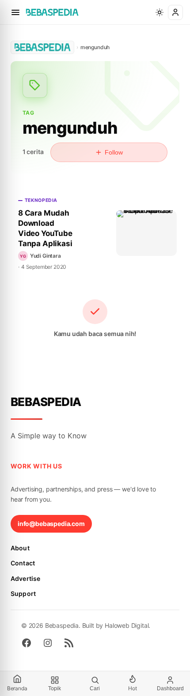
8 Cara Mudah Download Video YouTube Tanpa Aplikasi (45, 228)
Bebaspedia (46, 402)
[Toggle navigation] (15, 12)
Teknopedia (41, 200)
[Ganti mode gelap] (159, 12)
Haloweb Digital (126, 625)
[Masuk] (175, 12)
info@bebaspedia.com (51, 523)
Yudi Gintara (45, 255)
